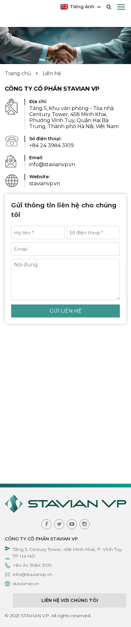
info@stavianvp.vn (32, 574)
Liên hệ (52, 73)
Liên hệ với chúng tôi (69, 600)
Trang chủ (18, 73)
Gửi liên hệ (66, 311)
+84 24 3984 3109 (32, 565)
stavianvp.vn (26, 583)
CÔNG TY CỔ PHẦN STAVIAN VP (41, 539)
